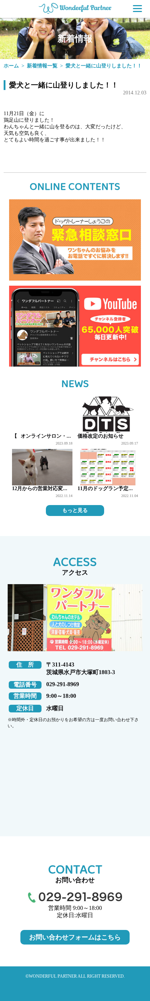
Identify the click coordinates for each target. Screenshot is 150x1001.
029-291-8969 (62, 684)
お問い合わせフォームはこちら (75, 937)
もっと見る (75, 510)
